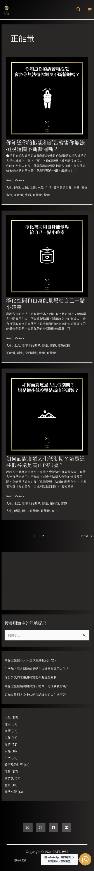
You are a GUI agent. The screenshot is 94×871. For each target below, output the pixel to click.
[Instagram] (40, 827)
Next (86, 535)
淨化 (20, 352)
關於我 (54, 503)
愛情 (8, 744)
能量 (76, 187)
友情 (25, 187)
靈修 (84, 187)
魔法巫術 (64, 345)
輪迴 (47, 195)
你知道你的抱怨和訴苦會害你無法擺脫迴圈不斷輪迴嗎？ (45, 145)
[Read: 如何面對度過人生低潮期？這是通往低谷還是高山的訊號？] (47, 413)
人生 (9, 187)
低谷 (25, 510)
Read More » (15, 180)
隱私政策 (20, 860)
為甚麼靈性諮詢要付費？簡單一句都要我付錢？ (37, 686)
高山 (55, 510)
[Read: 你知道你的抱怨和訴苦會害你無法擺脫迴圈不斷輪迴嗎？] (47, 97)
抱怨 (9, 195)
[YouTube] (66, 827)
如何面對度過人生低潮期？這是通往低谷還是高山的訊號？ (45, 462)
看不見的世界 (62, 187)
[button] (79, 9)
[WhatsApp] (28, 827)
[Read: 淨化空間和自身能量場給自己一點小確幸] (47, 255)
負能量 (37, 195)
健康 (17, 187)
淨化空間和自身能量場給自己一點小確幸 (45, 303)
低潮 (17, 510)
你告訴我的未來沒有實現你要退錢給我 (31, 677)
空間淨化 (31, 352)
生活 (48, 187)
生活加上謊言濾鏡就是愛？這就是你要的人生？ (37, 668)
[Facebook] (53, 827)
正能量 (18, 195)
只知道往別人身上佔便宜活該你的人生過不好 (35, 694)
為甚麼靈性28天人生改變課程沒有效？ (31, 660)
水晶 (41, 187)
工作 (33, 187)
